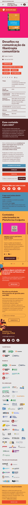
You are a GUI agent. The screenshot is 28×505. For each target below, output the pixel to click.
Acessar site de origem (14, 165)
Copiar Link (22, 178)
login (13, 203)
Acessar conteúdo (10, 258)
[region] (14, 494)
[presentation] (2, 264)
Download (14, 169)
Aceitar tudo (14, 502)
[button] (11, 263)
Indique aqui (14, 284)
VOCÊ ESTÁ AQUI (11, 10)
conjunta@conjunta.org (8, 336)
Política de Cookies (12, 498)
